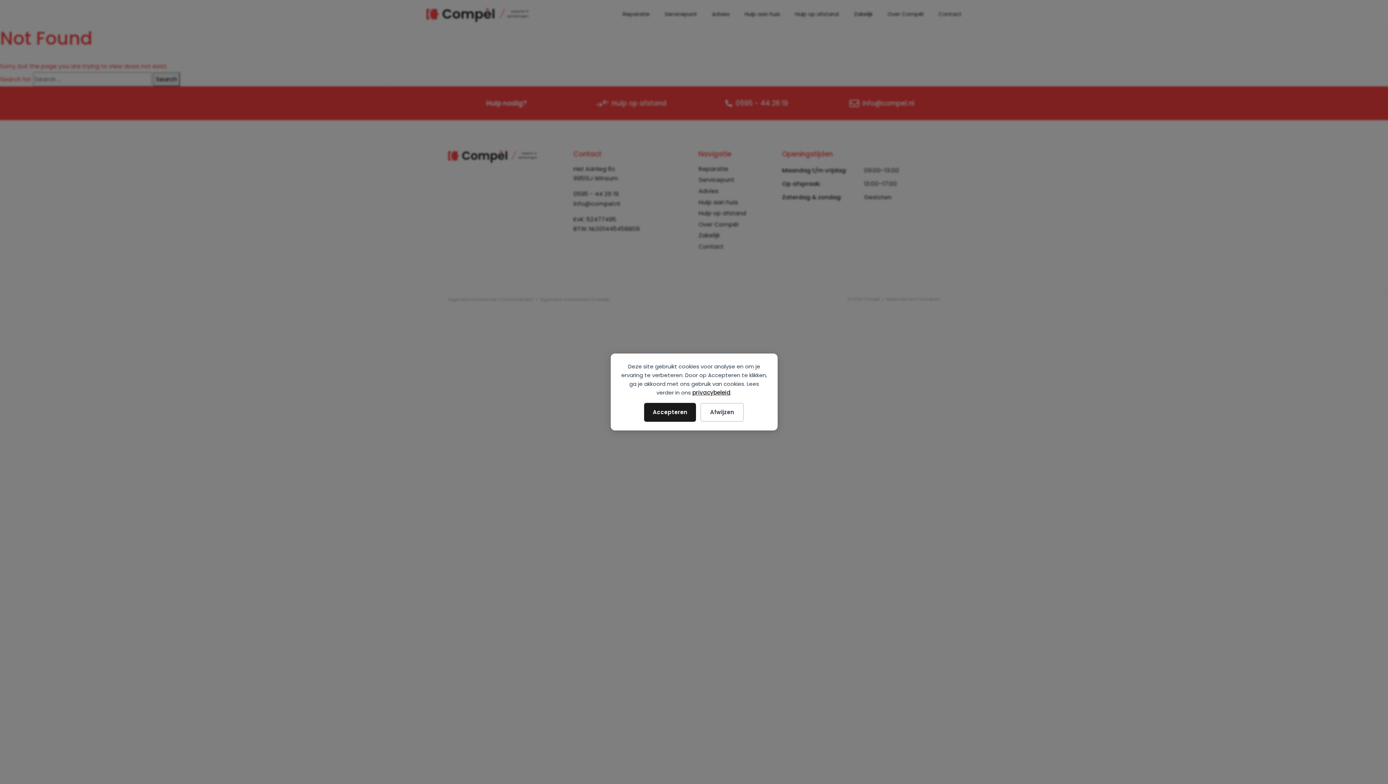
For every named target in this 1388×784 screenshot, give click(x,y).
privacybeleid (711, 392)
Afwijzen (722, 412)
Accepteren (670, 412)
